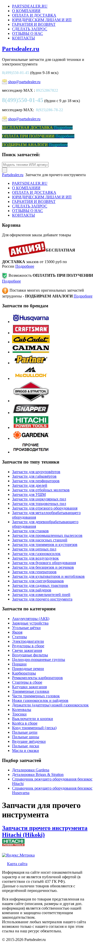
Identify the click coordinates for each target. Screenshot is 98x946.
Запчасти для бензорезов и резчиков (43, 567)
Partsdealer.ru (20, 48)
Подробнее (24, 266)
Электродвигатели (28, 641)
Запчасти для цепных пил (34, 549)
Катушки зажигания (29, 687)
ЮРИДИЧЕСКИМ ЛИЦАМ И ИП (42, 20)
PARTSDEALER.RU (29, 6)
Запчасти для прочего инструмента (42, 599)
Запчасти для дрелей (29, 485)
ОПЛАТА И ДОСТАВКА (34, 15)
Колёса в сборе (24, 723)
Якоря (17, 632)
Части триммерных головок (36, 696)
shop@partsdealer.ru (24, 82)
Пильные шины (25, 737)
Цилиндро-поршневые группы (38, 659)
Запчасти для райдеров (31, 590)
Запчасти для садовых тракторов (40, 585)
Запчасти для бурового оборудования (44, 563)
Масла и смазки (25, 750)
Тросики (19, 714)
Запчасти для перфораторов (36, 481)
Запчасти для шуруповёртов (36, 472)
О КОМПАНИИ (26, 11)
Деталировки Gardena (30, 770)
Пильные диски (25, 746)
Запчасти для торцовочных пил (39, 503)
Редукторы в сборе (28, 646)
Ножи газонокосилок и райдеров (40, 700)
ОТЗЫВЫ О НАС (27, 33)
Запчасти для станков (30, 531)
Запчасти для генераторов (34, 572)
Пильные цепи (24, 732)
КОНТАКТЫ (23, 38)
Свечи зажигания (27, 650)
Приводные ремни (28, 668)
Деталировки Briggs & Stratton (38, 774)
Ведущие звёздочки (29, 741)
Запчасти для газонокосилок (36, 553)
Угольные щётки (26, 628)
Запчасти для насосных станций (39, 540)
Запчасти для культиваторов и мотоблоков (48, 576)
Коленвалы (21, 709)
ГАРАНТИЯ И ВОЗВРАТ (34, 24)
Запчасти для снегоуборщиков (38, 581)
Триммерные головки (30, 691)
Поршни (19, 664)
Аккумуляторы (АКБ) (30, 618)
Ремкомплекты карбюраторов (37, 678)
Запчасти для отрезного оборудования (44, 508)
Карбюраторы (24, 673)
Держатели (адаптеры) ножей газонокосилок (50, 705)
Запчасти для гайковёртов (34, 476)
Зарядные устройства (30, 623)
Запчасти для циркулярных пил (39, 499)
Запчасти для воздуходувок (35, 558)
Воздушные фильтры (30, 655)
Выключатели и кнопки (32, 719)
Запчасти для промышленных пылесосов (47, 535)
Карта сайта (17, 864)
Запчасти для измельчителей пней (41, 594)
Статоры (19, 637)
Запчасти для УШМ (29, 494)
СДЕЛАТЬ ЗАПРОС (29, 29)
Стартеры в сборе (27, 682)
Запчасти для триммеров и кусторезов (44, 544)
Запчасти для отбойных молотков (41, 490)
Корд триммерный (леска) (34, 728)
